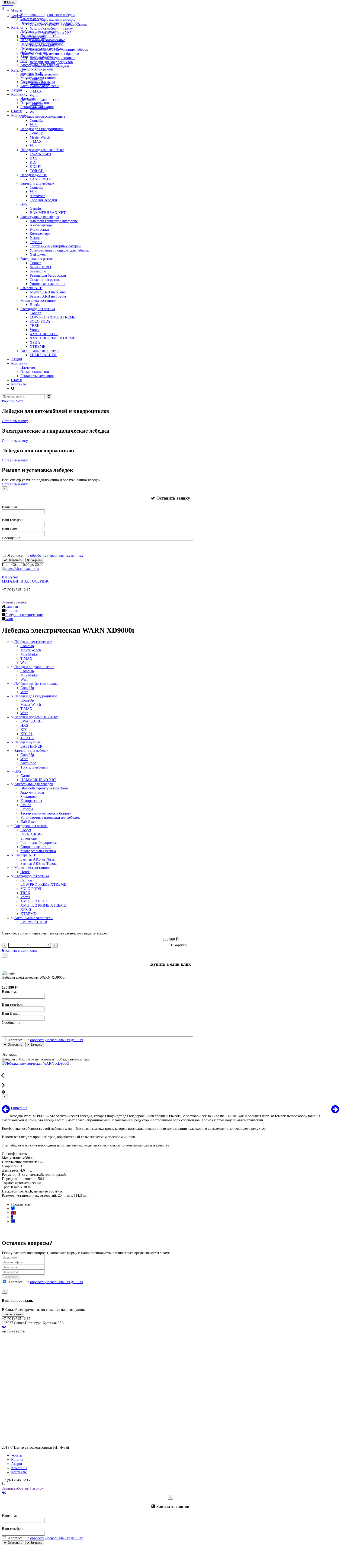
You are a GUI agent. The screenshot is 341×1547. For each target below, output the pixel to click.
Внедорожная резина (37, 69)
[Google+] (13, 1213)
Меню (10, 2)
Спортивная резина (45, 280)
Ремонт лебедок (32, 19)
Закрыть (35, 560)
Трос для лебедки (43, 200)
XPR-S (35, 342)
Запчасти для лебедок (37, 57)
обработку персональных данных (56, 555)
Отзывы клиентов (34, 103)
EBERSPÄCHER (43, 355)
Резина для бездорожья (48, 275)
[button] (9, 401)
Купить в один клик (20, 950)
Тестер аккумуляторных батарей (55, 246)
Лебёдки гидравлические (40, 36)
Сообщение (11, 538)
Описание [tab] (19, 1108)
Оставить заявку (15, 421)
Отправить (15, 560)
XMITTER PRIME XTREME (52, 338)
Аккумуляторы (41, 225)
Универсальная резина (47, 284)
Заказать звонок (14, 602)
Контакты (19, 115)
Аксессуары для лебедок (39, 65)
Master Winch (40, 137)
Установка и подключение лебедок (47, 15)
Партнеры (28, 98)
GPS (23, 61)
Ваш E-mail (10, 529)
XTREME (37, 346)
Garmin (35, 208)
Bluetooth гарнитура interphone (54, 221)
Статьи (16, 111)
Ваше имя (9, 507)
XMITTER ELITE (44, 334)
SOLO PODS (40, 321)
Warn (34, 125)
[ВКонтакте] (13, 1221)
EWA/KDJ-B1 (40, 154)
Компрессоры (40, 233)
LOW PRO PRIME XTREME (52, 317)
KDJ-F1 (36, 167)
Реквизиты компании (37, 107)
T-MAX (36, 141)
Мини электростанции (38, 78)
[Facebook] (12, 1217)
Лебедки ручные (33, 52)
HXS (33, 158)
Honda (35, 305)
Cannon (35, 313)
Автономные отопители (39, 86)
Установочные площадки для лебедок (59, 250)
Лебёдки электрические (39, 31)
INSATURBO (40, 267)
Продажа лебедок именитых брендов (49, 23)
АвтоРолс (37, 196)
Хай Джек (38, 254)
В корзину (179, 945)
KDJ (33, 162)
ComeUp (36, 121)
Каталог (17, 27)
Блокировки (39, 229)
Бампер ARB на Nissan (48, 292)
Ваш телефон (12, 520)
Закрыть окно (13, 1314)
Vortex (34, 330)
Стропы (36, 242)
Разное (35, 238)
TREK (35, 326)
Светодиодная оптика (37, 82)
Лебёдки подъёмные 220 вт (42, 48)
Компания (19, 94)
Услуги (16, 11)
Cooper (35, 263)
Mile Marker (29, 654)
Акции (16, 90)
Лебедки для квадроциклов (42, 44)
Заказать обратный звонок (22, 1488)
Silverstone (38, 271)
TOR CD (37, 171)
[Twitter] (13, 1208)
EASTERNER (41, 179)
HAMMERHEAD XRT (48, 213)
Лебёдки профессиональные (42, 40)
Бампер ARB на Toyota (48, 296)
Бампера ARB (31, 73)
